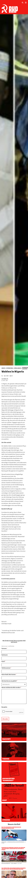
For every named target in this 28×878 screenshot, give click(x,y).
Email (3, 661)
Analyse (3, 368)
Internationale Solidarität (5, 863)
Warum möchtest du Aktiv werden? (11, 687)
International (9, 368)
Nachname (4, 655)
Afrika (15, 368)
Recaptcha (4, 707)
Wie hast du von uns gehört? (9, 681)
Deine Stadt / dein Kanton (8, 674)
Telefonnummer (6, 668)
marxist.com (4, 839)
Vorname (4, 648)
